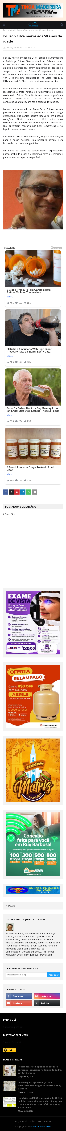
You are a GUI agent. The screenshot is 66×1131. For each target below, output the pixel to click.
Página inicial (9, 30)
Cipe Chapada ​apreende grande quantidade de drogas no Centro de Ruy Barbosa (39, 1085)
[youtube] (19, 1003)
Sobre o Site (35, 1121)
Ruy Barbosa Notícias (41, 1126)
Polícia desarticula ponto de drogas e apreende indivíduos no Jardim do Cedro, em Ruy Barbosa (40, 1069)
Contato (48, 1121)
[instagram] (47, 996)
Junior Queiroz (12, 47)
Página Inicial (21, 1121)
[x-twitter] (47, 1003)
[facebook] (19, 996)
